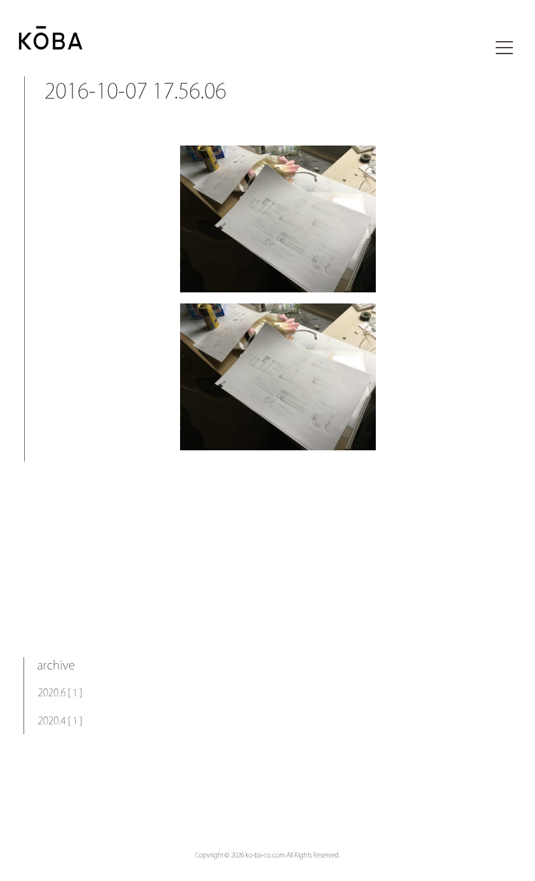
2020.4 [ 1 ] (60, 721)
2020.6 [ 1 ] (60, 693)
